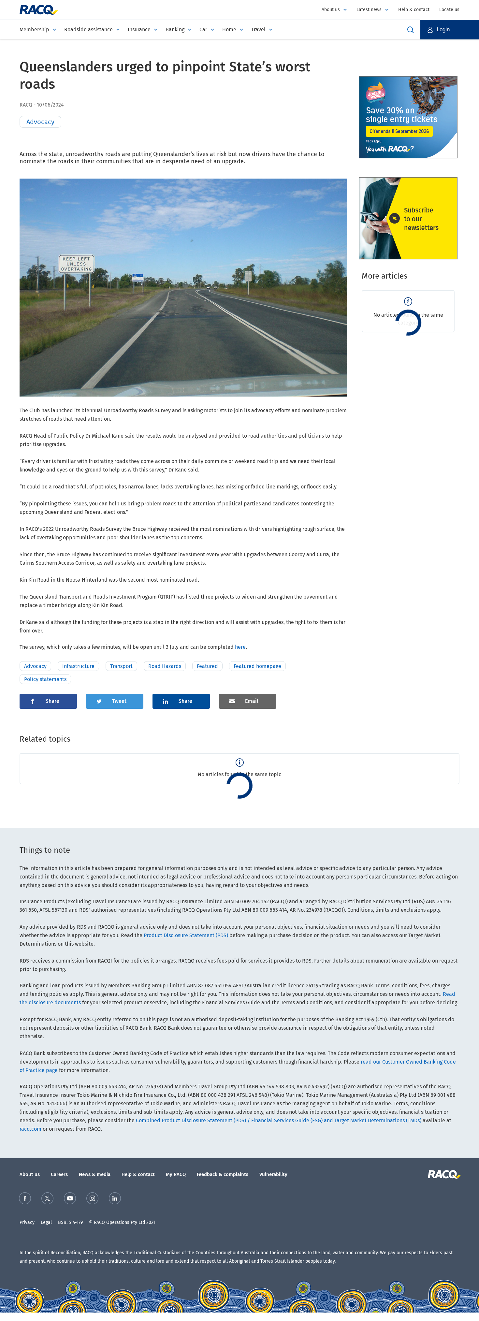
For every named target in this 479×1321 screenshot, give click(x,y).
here (240, 647)
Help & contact (413, 9)
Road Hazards (164, 666)
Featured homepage (257, 666)
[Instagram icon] (92, 1199)
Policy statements (45, 679)
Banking (175, 29)
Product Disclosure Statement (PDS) (186, 935)
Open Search (410, 29)
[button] (449, 29)
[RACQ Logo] (444, 1174)
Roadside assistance (88, 29)
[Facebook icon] (25, 1199)
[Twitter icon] (47, 1199)
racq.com (30, 1129)
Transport (121, 666)
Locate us (449, 9)
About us (331, 9)
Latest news (369, 9)
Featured (207, 666)
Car (203, 29)
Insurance (139, 29)
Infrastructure (78, 666)
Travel (258, 29)
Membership (34, 29)
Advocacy (35, 666)
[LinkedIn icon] (115, 1199)
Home (229, 29)
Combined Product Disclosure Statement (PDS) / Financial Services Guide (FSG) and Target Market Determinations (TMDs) (278, 1120)
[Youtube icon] (70, 1199)
